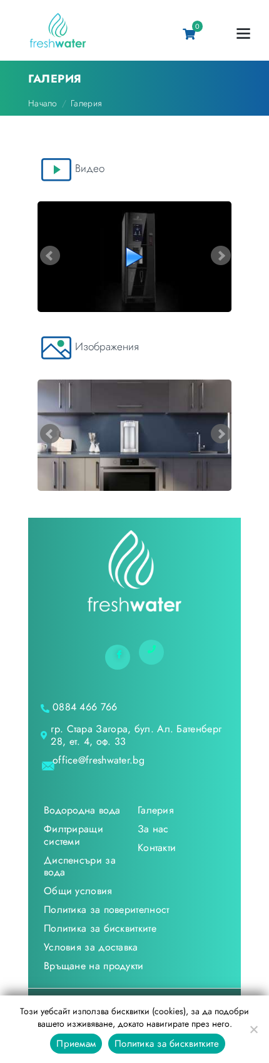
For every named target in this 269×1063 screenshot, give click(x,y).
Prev (50, 256)
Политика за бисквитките (166, 1043)
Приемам (76, 1043)
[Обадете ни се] (151, 652)
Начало (43, 103)
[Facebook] (117, 657)
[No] (253, 1029)
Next (221, 256)
